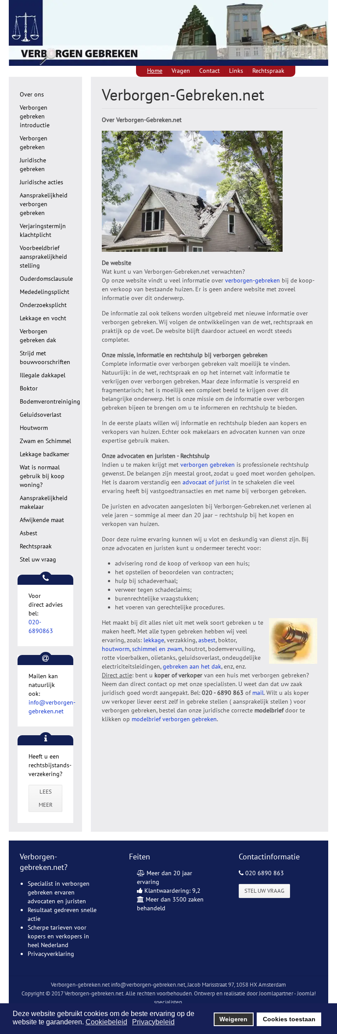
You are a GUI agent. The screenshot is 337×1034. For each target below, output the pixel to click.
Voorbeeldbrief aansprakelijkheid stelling (43, 256)
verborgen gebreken (207, 465)
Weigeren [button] (233, 1019)
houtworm (115, 649)
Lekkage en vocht (43, 318)
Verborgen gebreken (33, 142)
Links (236, 71)
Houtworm (34, 428)
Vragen (181, 71)
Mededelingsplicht (44, 292)
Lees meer (46, 798)
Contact (209, 71)
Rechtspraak (268, 71)
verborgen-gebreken (252, 280)
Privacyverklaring (51, 954)
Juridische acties (41, 182)
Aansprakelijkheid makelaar (44, 502)
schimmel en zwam (157, 649)
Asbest (28, 533)
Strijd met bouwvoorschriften (45, 357)
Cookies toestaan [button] (289, 1019)
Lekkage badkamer (44, 454)
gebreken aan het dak (192, 666)
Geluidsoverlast (40, 415)
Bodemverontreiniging (50, 401)
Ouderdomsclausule (46, 279)
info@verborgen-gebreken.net (148, 984)
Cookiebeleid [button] (106, 1022)
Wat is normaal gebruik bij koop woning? (42, 476)
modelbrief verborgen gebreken (174, 719)
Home (154, 71)
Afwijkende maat (42, 520)
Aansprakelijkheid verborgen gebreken (44, 204)
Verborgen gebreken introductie (35, 116)
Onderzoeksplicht (43, 305)
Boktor (29, 388)
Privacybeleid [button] (153, 1022)
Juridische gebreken (33, 164)
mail (258, 693)
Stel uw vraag (38, 559)
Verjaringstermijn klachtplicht (43, 230)
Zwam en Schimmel (45, 441)
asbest (206, 640)
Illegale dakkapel (42, 375)
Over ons (32, 94)
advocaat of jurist (207, 482)
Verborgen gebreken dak (38, 335)
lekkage (153, 640)
